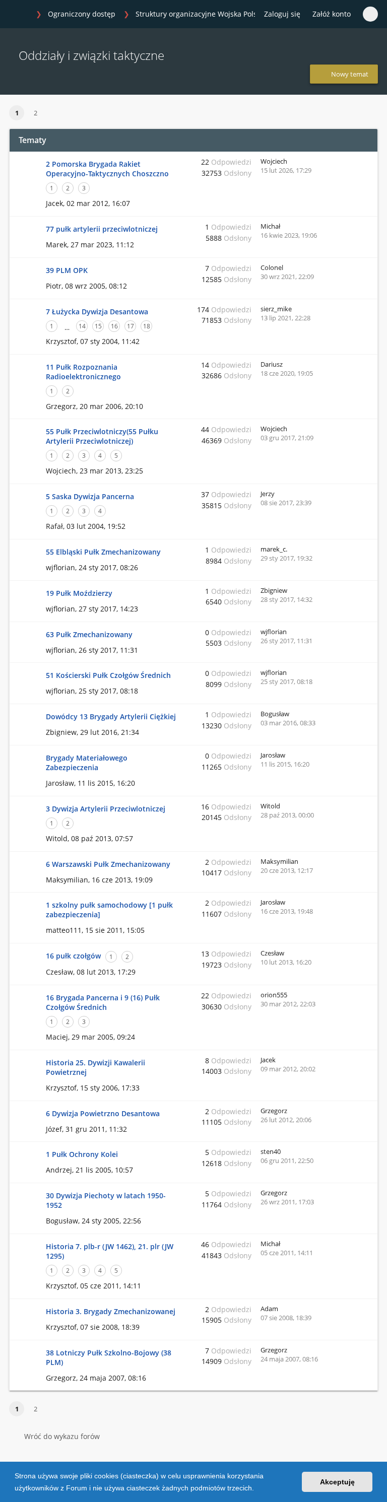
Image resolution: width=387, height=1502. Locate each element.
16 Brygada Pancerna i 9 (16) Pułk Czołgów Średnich (103, 1002)
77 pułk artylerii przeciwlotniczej (102, 229)
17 (130, 326)
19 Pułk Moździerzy (79, 593)
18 (146, 326)
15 (98, 326)
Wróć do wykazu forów (62, 1436)
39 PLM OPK (67, 270)
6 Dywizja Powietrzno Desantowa (103, 1113)
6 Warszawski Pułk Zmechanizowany (108, 864)
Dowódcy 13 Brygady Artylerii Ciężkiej (111, 716)
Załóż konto (331, 14)
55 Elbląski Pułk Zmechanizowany (103, 552)
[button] (257, 1488)
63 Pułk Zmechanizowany (89, 634)
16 (114, 326)
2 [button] (35, 112)
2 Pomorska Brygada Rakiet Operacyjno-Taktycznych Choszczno (107, 168)
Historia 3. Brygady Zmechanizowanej (110, 1311)
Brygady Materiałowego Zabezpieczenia (86, 762)
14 (82, 326)
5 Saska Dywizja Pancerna (90, 496)
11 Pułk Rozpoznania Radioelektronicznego (83, 371)
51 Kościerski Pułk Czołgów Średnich (108, 675)
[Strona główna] (20, 15)
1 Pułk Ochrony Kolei (82, 1154)
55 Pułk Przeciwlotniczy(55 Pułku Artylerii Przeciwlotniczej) (102, 436)
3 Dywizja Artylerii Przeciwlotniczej (105, 808)
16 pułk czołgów (73, 956)
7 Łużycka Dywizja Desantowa (97, 311)
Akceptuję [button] (337, 1482)
